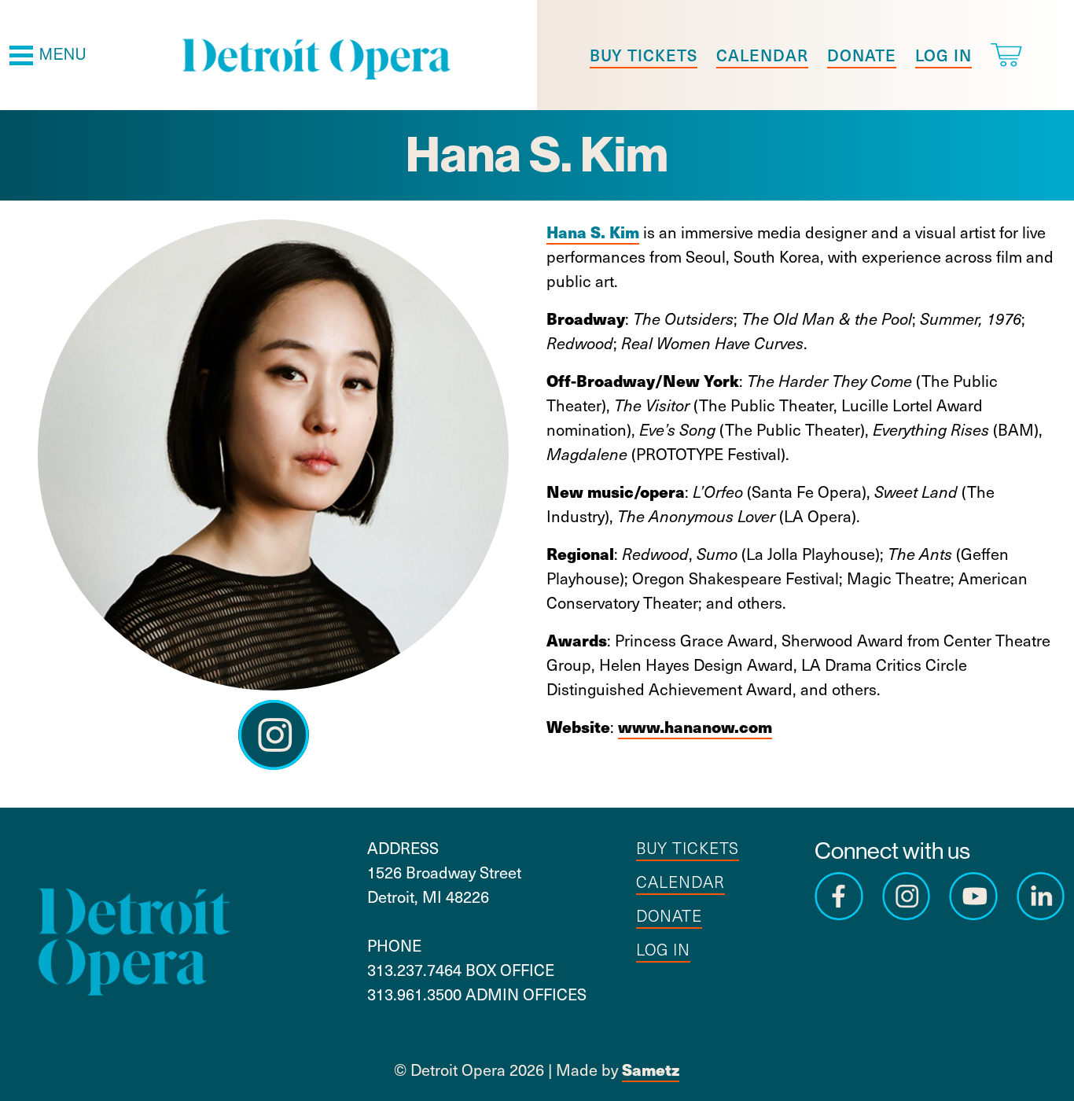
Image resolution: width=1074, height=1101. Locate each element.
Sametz (650, 1069)
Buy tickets (643, 55)
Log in (943, 55)
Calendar (762, 55)
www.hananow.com (695, 726)
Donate (861, 55)
